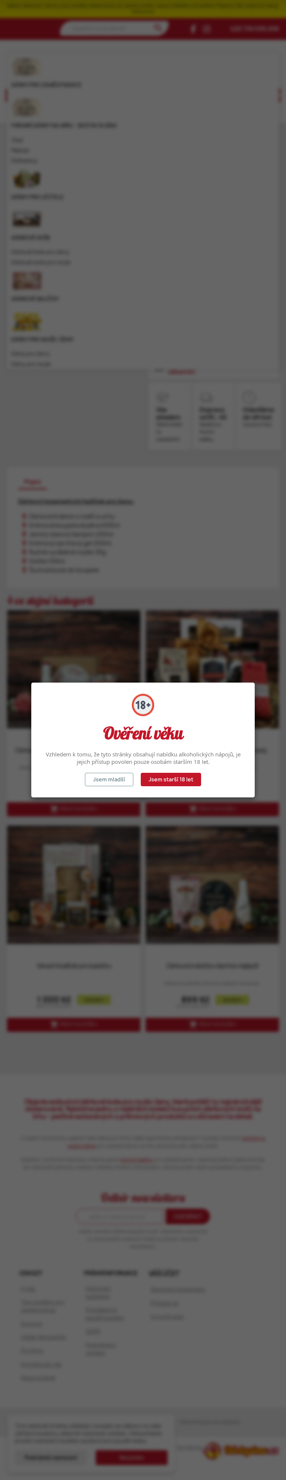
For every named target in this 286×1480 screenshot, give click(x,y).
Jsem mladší (109, 779)
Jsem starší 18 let (171, 779)
